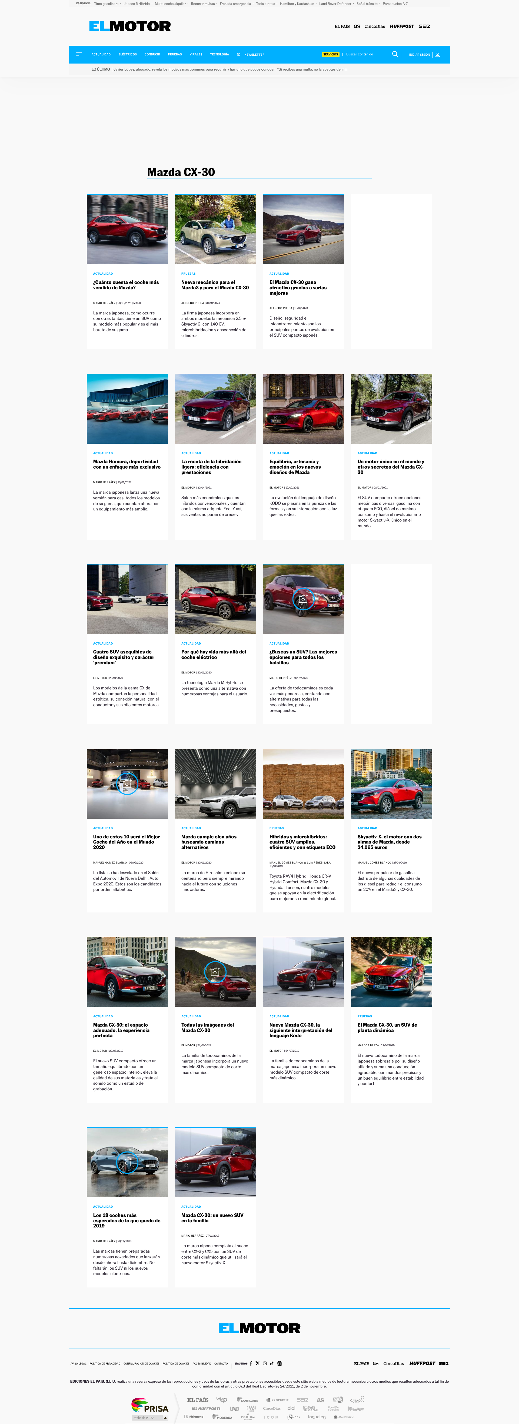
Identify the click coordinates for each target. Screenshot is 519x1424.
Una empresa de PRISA (149, 1404)
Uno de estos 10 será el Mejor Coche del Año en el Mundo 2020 (126, 842)
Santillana (248, 1400)
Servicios (330, 54)
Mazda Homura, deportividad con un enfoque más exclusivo (127, 464)
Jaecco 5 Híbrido (137, 4)
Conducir (152, 54)
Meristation (343, 1416)
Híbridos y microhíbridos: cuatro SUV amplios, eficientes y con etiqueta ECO (302, 842)
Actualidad (101, 54)
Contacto (221, 1363)
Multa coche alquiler (171, 4)
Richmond (194, 1416)
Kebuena (351, 1408)
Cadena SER (301, 1400)
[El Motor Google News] (279, 1364)
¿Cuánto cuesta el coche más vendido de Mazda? (126, 285)
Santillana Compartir (277, 1400)
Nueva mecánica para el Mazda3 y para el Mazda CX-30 (215, 285)
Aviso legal (78, 1363)
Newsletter (254, 54)
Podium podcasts (247, 1416)
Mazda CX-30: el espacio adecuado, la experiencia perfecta (121, 1030)
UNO (235, 1408)
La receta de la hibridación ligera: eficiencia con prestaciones (211, 467)
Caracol (355, 1400)
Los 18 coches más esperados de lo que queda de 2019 (127, 1221)
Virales (196, 54)
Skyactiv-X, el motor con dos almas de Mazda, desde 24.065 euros (390, 842)
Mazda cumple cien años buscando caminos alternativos (209, 842)
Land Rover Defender (335, 4)
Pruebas (175, 54)
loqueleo (317, 1416)
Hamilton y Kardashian (297, 4)
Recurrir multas (203, 4)
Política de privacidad (104, 1363)
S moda (293, 1416)
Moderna (221, 1416)
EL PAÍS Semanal (311, 1408)
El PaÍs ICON (271, 1416)
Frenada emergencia (236, 4)
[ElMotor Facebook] (251, 1364)
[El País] (342, 26)
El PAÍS (198, 1400)
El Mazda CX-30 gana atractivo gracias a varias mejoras (298, 288)
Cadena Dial (291, 1408)
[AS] (357, 26)
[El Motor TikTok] (272, 1364)
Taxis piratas (266, 4)
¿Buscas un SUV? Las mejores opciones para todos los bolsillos (303, 657)
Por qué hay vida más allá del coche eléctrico (213, 654)
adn (336, 1400)
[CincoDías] (375, 26)
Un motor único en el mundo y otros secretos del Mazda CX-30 (391, 467)
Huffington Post (205, 1408)
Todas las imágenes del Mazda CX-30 (207, 1027)
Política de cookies (176, 1363)
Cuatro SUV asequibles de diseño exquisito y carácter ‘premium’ (123, 657)
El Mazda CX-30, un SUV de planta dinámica (387, 1027)
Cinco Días (271, 1408)
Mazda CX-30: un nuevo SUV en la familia (212, 1218)
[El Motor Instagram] (265, 1364)
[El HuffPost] (402, 26)
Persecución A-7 (395, 4)
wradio (250, 1408)
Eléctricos (127, 54)
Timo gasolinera (106, 4)
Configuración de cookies (141, 1363)
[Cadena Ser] (424, 26)
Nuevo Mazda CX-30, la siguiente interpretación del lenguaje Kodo (301, 1030)
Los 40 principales (224, 1400)
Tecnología (219, 54)
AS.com (318, 1400)
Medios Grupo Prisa (149, 1418)
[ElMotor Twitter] (257, 1363)
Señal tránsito (367, 4)
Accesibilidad (201, 1363)
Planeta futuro (331, 1408)
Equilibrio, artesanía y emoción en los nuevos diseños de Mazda (295, 467)
